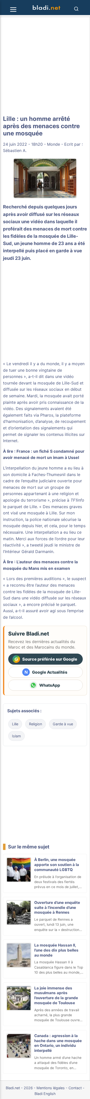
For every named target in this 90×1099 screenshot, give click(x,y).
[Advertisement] (45, 66)
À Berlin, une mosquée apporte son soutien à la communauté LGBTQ (56, 864)
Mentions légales (50, 1088)
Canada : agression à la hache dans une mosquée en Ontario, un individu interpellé (58, 1043)
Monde (53, 144)
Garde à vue (63, 724)
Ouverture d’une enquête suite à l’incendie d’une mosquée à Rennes (57, 907)
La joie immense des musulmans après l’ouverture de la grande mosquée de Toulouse (56, 995)
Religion (35, 724)
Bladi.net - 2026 (19, 1088)
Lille (15, 724)
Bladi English (45, 1093)
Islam (16, 736)
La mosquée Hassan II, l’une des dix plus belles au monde (56, 950)
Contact (75, 1088)
